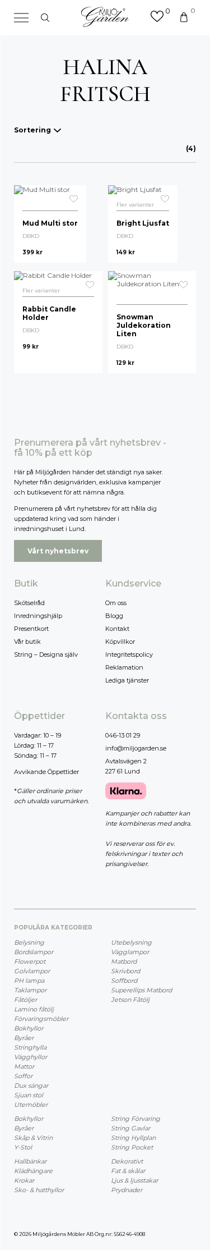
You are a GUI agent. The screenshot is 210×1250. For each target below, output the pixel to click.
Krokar (24, 1180)
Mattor (24, 1066)
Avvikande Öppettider (46, 772)
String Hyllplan (133, 1138)
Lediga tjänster (127, 680)
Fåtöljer (25, 1000)
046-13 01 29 (122, 735)
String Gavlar (130, 1128)
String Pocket (132, 1147)
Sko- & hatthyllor (39, 1190)
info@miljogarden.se (135, 748)
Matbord (124, 961)
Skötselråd (29, 603)
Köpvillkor (120, 641)
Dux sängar (31, 1085)
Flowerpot (29, 961)
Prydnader (126, 1190)
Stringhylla (30, 1047)
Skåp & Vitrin (33, 1138)
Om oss (116, 603)
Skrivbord (125, 971)
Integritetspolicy (129, 654)
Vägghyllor (30, 1057)
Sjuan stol (28, 1095)
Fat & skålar (128, 1171)
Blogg (114, 616)
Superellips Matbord (141, 990)
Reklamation (124, 667)
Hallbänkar (30, 1161)
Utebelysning (131, 942)
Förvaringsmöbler (41, 1019)
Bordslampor (33, 952)
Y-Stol (23, 1147)
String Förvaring (135, 1119)
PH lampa (29, 981)
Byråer (24, 1038)
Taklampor (30, 990)
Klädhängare (33, 1171)
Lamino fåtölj (34, 1009)
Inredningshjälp (38, 616)
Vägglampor (130, 952)
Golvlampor (32, 971)
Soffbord (124, 981)
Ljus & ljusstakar (134, 1180)
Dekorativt (127, 1161)
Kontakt (117, 629)
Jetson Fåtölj (130, 1000)
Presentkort (31, 629)
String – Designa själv (46, 654)
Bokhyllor (28, 1028)
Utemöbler (31, 1105)
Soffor (23, 1076)
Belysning (29, 942)
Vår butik (27, 641)
